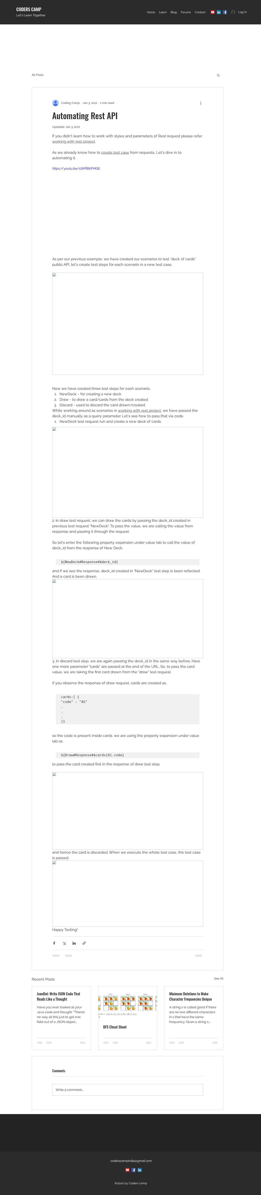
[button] (163, 12)
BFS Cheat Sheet (115, 1026)
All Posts (37, 74)
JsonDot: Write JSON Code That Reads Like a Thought (58, 996)
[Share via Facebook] (54, 943)
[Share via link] (84, 943)
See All (218, 978)
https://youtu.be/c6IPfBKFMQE (76, 168)
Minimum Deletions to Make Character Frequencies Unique (190, 996)
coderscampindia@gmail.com (131, 1161)
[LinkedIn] (219, 12)
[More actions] (200, 102)
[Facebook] (225, 12)
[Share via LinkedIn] (74, 943)
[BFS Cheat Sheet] (127, 1002)
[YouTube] (213, 12)
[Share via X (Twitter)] (64, 943)
